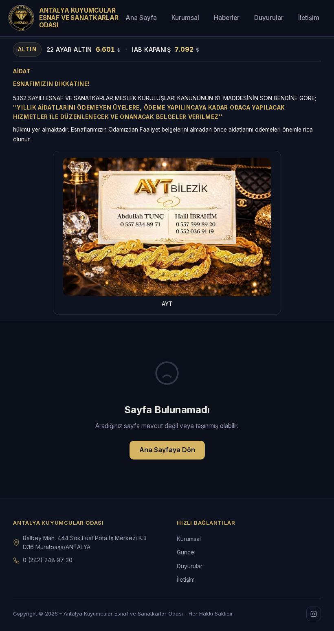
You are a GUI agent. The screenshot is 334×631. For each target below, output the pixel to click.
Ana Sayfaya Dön (167, 450)
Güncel (186, 552)
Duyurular (268, 18)
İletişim (308, 18)
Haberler (227, 18)
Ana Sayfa (141, 18)
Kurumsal (185, 18)
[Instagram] (313, 614)
